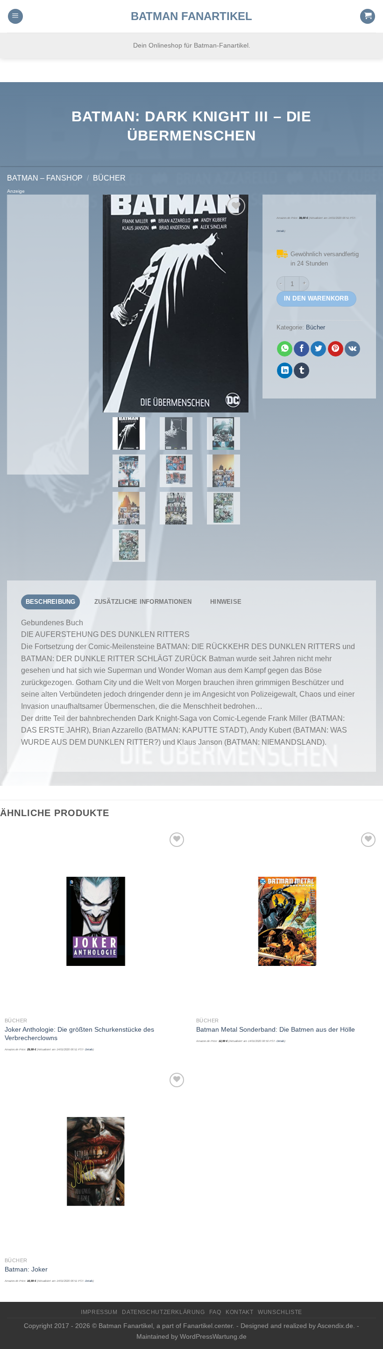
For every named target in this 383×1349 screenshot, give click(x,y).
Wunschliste (280, 1312)
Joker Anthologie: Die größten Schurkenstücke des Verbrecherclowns (79, 1034)
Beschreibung (51, 601)
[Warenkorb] (367, 16)
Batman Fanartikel (191, 16)
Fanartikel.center (208, 1325)
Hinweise (225, 601)
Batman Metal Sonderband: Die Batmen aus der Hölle (275, 1029)
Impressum (99, 1312)
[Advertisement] (48, 335)
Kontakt (239, 1312)
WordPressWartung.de (213, 1336)
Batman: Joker (26, 1269)
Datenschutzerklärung (163, 1312)
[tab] (50, 601)
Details (280, 231)
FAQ (215, 1312)
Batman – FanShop (45, 178)
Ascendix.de (335, 1325)
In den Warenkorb (316, 298)
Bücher (109, 178)
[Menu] (15, 16)
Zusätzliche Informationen (143, 601)
